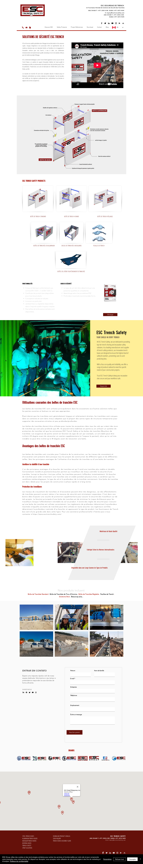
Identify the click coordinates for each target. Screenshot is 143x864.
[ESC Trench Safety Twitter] (105, 23)
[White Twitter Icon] (106, 853)
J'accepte (132, 859)
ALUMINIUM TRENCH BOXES (30, 838)
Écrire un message (76, 714)
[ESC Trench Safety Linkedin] (109, 23)
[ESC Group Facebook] (26, 692)
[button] (90, 27)
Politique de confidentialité (19, 861)
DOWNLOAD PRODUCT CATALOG (61, 836)
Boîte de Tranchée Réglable (89, 594)
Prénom (72, 670)
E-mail (72, 678)
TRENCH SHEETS (26, 845)
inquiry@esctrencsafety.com (115, 13)
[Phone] (22, 27)
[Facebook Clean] (103, 853)
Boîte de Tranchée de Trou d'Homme (63, 594)
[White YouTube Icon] (114, 853)
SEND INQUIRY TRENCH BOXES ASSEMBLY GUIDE (62, 839)
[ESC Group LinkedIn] (23, 692)
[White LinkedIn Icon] (110, 853)
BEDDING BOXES (26, 843)
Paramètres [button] (107, 859)
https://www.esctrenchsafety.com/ (47, 514)
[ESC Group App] (119, 23)
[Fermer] (140, 859)
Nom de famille (99, 670)
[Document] (30, 27)
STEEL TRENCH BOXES (28, 836)
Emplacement (74, 705)
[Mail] (26, 27)
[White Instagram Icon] (117, 853)
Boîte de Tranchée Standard (38, 594)
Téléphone (73, 695)
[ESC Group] (112, 23)
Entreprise (73, 687)
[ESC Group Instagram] (36, 692)
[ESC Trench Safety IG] (116, 23)
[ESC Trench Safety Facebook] (102, 23)
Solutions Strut (64, 597)
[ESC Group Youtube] (33, 692)
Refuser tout (119, 859)
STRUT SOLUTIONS (27, 848)
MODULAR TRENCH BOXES (29, 841)
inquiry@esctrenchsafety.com (117, 840)
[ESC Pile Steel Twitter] (29, 692)
